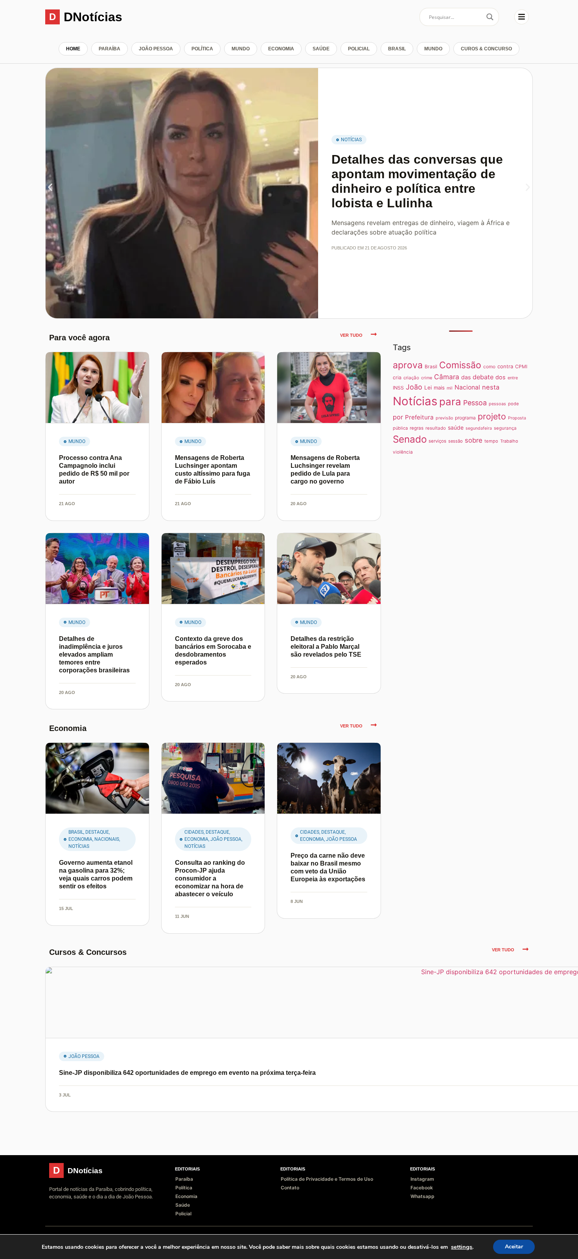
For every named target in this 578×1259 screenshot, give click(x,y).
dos (500, 377)
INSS (398, 388)
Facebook (421, 1188)
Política (202, 48)
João (414, 387)
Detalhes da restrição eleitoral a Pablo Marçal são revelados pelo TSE (326, 646)
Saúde (321, 48)
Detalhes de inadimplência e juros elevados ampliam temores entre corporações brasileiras (94, 654)
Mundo (241, 48)
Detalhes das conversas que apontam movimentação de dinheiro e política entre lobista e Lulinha (417, 181)
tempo (491, 441)
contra (505, 366)
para (450, 401)
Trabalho (509, 441)
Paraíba (109, 48)
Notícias (351, 139)
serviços (437, 441)
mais (439, 387)
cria (397, 377)
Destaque (97, 832)
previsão (444, 418)
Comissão (460, 365)
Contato (290, 1188)
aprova (408, 365)
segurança (505, 428)
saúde (456, 427)
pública (400, 428)
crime (426, 377)
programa (465, 418)
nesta (490, 387)
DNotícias (93, 17)
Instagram (422, 1179)
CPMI (521, 366)
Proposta (517, 418)
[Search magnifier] (489, 16)
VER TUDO (351, 335)
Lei (428, 387)
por (398, 417)
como (489, 366)
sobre (473, 440)
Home (73, 48)
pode (513, 403)
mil (450, 388)
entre (513, 377)
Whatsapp (422, 1196)
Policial (359, 48)
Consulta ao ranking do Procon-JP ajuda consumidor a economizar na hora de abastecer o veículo (210, 878)
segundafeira (479, 428)
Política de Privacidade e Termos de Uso (327, 1179)
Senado (410, 439)
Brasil (397, 48)
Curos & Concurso (486, 48)
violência (403, 452)
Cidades (194, 832)
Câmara (446, 377)
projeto (492, 416)
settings (461, 1246)
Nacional (467, 387)
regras (416, 428)
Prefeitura (419, 417)
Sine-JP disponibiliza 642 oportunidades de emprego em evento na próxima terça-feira (187, 1072)
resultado (435, 428)
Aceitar (514, 1246)
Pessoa (475, 403)
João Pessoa (156, 48)
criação (411, 377)
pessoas (497, 403)
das (466, 377)
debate (483, 377)
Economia (281, 48)
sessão (455, 441)
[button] (50, 187)
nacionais (106, 839)
